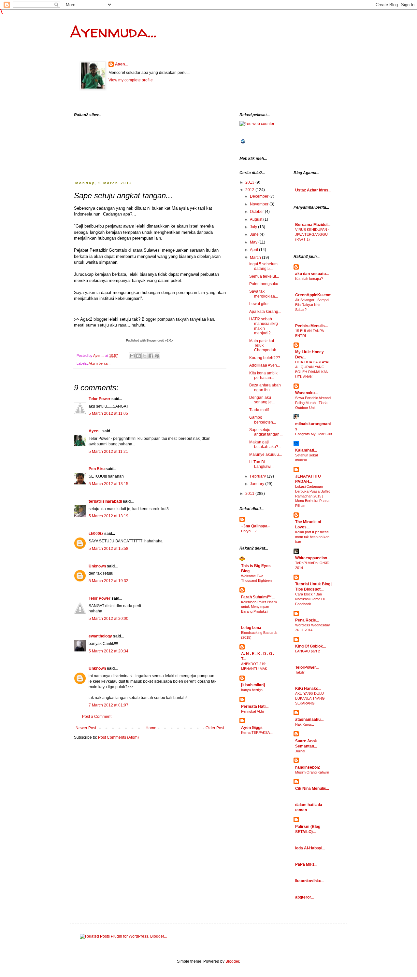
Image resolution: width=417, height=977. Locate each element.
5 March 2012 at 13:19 (108, 516)
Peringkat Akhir (253, 711)
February (258, 476)
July (254, 227)
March (256, 257)
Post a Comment (96, 716)
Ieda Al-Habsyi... (310, 848)
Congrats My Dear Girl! (313, 434)
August (256, 219)
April (254, 249)
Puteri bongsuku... (265, 284)
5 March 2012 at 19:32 (108, 581)
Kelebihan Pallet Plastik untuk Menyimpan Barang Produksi (259, 607)
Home (151, 728)
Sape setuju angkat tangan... (265, 432)
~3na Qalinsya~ (255, 526)
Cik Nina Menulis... (312, 788)
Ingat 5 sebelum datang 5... (263, 266)
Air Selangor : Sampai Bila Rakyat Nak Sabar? (312, 305)
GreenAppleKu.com (313, 295)
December (259, 196)
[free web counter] (256, 123)
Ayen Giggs (252, 727)
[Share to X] (144, 356)
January (257, 484)
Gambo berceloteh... (262, 419)
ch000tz (96, 533)
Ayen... (121, 64)
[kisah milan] (253, 685)
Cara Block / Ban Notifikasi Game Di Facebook (309, 599)
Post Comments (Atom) (118, 737)
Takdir (300, 672)
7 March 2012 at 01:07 (108, 705)
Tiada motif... (260, 410)
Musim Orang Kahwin (312, 772)
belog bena (251, 627)
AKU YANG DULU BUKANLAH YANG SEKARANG (310, 698)
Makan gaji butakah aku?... (265, 444)
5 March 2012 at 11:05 (108, 413)
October (257, 211)
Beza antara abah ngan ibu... (265, 387)
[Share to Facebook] (151, 356)
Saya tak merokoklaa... (263, 293)
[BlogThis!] (138, 356)
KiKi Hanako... (308, 688)
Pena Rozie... (307, 620)
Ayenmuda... (113, 31)
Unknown (97, 566)
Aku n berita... (99, 363)
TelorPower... (307, 667)
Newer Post (86, 728)
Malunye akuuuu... (265, 454)
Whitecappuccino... (312, 558)
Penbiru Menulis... (311, 326)
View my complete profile (130, 80)
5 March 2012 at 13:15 (108, 484)
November (259, 204)
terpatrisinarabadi (105, 501)
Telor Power (99, 399)
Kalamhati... (306, 450)
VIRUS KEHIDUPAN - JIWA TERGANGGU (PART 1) (312, 234)
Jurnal (300, 751)
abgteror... (304, 897)
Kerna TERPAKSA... (257, 732)
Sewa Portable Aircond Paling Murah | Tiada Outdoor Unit (313, 403)
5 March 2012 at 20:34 (108, 651)
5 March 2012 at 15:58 (108, 548)
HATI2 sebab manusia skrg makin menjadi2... (263, 326)
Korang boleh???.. (265, 358)
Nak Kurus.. (304, 724)
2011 (250, 493)
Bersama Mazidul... (312, 224)
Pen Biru (97, 469)
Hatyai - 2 (248, 531)
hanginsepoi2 (307, 767)
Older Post (215, 728)
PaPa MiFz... (306, 864)
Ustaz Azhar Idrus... (313, 190)
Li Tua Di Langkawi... (261, 464)
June (255, 234)
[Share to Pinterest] (157, 356)
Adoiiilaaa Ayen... (264, 365)
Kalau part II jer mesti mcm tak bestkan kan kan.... (312, 537)
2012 (250, 190)
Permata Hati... (254, 706)
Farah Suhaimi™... (258, 597)
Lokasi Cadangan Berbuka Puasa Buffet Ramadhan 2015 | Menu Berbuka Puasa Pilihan (312, 496)
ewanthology (100, 636)
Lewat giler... (260, 303)
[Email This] (132, 356)
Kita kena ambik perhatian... (263, 375)
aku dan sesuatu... (312, 274)
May (254, 242)
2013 (250, 182)
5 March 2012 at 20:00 (108, 618)
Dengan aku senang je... (262, 399)
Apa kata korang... (265, 311)
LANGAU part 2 (307, 651)
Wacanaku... (306, 393)
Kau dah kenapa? (309, 279)
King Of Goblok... (310, 646)
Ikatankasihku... (309, 881)
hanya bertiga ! (253, 690)
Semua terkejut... (264, 276)
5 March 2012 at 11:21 (108, 451)
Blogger (232, 961)
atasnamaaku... (309, 719)
